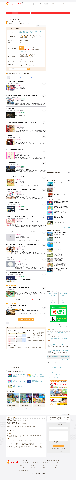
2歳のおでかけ (53, 295)
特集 (67, 12)
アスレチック (24, 426)
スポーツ (27, 54)
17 (12, 339)
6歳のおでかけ (53, 300)
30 (9, 343)
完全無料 (22, 42)
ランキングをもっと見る (65, 359)
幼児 (41, 36)
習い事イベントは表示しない (25, 64)
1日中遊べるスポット (66, 3)
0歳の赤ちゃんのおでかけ (53, 293)
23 (9, 341)
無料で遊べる (15, 426)
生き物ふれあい (33, 54)
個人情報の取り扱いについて (58, 441)
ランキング (34, 12)
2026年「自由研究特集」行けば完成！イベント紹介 (15, 436)
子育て (61, 12)
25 (14, 341)
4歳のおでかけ (53, 297)
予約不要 (26, 40)
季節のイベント (32, 56)
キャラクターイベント (24, 59)
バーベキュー (15, 420)
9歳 (24, 36)
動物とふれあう (59, 3)
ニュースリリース (22, 467)
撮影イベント (32, 55)
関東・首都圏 (10, 347)
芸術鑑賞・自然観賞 (24, 56)
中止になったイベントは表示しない (27, 65)
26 (16, 341)
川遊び (34, 426)
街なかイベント (33, 57)
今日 (21, 45)
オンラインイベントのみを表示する (27, 61)
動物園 (11, 420)
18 (14, 339)
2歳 (27, 35)
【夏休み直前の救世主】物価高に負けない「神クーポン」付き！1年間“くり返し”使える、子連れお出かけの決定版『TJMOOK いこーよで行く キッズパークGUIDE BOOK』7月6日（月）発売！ (29, 447)
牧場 (21, 420)
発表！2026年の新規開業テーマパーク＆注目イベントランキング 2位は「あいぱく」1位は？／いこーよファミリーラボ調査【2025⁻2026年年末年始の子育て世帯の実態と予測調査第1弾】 (28, 452)
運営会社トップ (45, 462)
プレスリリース (56, 467)
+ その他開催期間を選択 (23, 51)
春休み (50, 3)
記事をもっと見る (26, 408)
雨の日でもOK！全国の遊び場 (53, 369)
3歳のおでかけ (64, 295)
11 (14, 338)
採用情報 (44, 467)
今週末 (28, 45)
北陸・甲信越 (26, 347)
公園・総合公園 (29, 426)
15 (24, 338)
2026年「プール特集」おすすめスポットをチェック (34, 435)
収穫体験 (22, 423)
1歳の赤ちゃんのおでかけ (64, 293)
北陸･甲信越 (31, 31)
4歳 (33, 35)
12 (16, 338)
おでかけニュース (52, 12)
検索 (28, 68)
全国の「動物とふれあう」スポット (54, 367)
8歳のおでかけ (53, 302)
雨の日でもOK (54, 3)
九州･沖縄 (31, 32)
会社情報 (55, 465)
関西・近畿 (15, 347)
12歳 (34, 36)
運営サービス (45, 465)
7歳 (42, 35)
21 (21, 339)
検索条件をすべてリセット (41, 25)
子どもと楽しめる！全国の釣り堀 (54, 374)
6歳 (39, 35)
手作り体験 (12, 423)
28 (21, 341)
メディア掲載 (33, 467)
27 (18, 341)
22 (24, 339)
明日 (24, 45)
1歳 (24, 35)
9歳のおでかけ (64, 302)
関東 (36, 31)
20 (18, 339)
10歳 (27, 36)
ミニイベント (40, 57)
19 (16, 339)
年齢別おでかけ (42, 12)
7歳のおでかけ (64, 300)
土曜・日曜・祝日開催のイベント (38, 340)
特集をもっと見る (66, 227)
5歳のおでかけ (64, 297)
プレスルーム (33, 465)
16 (9, 339)
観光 (26, 420)
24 (12, 341)
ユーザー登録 (9, 440)
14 (21, 338)
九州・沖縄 (39, 347)
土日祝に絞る (37, 49)
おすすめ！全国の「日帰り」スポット (55, 364)
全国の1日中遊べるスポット (53, 372)
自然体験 (22, 54)
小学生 (21, 37)
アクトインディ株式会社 (55, 460)
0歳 (21, 35)
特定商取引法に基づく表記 (23, 470)
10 (12, 338)
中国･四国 (25, 32)
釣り (18, 420)
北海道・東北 (20, 347)
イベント (15, 12)
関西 (20, 32)
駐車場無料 (20, 426)
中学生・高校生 (27, 37)
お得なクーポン (9, 426)
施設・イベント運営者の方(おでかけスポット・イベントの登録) (23, 440)
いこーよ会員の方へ (58, 451)
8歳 (21, 36)
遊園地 (8, 420)
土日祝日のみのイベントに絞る (26, 319)
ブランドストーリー (57, 462)
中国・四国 (34, 347)
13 (18, 338)
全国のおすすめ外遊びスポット (53, 377)
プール (23, 420)
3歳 (30, 35)
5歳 (36, 35)
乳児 (37, 36)
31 (12, 343)
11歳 (30, 36)
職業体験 (25, 423)
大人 (33, 37)
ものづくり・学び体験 (24, 57)
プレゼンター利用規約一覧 (35, 462)
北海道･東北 (25, 31)
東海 (40, 31)
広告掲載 (20, 465)
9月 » (24, 332)
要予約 (21, 40)
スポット (9, 12)
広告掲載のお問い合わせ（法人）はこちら (58, 442)
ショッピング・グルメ (24, 55)
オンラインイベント (24, 12)
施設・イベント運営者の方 (23, 462)
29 (24, 341)
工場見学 (8, 423)
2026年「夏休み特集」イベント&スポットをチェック (15, 435)
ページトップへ (66, 414)
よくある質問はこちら (58, 450)
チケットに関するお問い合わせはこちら (58, 448)
